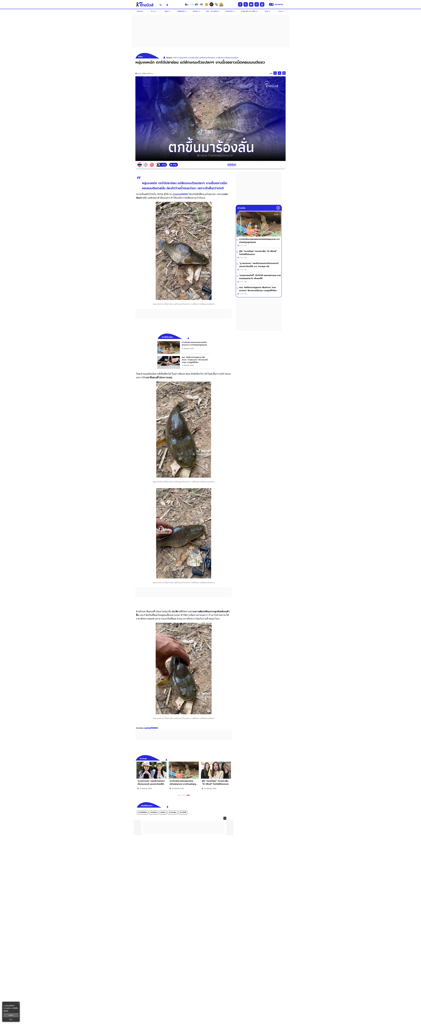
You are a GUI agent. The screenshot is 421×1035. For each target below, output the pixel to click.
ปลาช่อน (153, 812)
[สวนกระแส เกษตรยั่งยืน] (216, 4)
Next (231, 758)
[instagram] (256, 4)
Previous (227, 758)
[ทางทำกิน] (206, 4)
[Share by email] (284, 73)
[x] (246, 4)
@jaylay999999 (180, 194)
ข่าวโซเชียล (142, 812)
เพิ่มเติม (5, 1011)
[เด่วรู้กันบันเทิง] (196, 4)
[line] (262, 4)
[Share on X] (279, 73)
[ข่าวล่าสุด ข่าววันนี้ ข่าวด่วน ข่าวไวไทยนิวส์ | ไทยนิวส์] (146, 4)
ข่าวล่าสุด (172, 812)
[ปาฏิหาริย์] (211, 4)
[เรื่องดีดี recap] (191, 4)
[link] (183, 347)
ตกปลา (163, 812)
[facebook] (240, 4)
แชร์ (270, 73)
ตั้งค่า (11, 1019)
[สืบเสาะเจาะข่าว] (187, 4)
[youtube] (251, 4)
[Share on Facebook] (275, 73)
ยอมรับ (11, 1015)
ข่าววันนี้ (183, 812)
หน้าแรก (169, 57)
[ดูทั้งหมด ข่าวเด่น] (278, 208)
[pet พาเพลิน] (201, 4)
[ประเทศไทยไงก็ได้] (221, 4)
